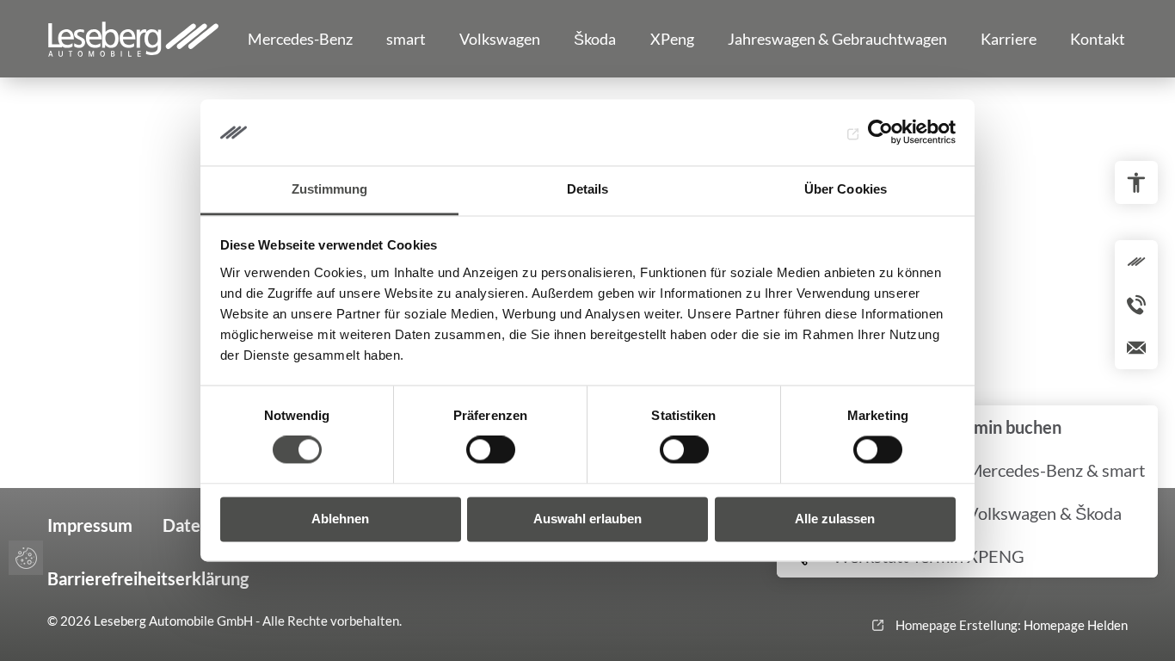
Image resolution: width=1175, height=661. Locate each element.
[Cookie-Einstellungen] (26, 558)
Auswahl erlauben (587, 518)
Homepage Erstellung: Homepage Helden (1010, 625)
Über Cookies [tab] (845, 189)
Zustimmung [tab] (330, 189)
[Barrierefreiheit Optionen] (1136, 182)
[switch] (490, 450)
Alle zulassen (835, 518)
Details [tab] (588, 189)
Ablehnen (340, 518)
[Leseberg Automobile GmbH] (133, 39)
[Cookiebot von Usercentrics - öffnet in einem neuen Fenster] (880, 132)
